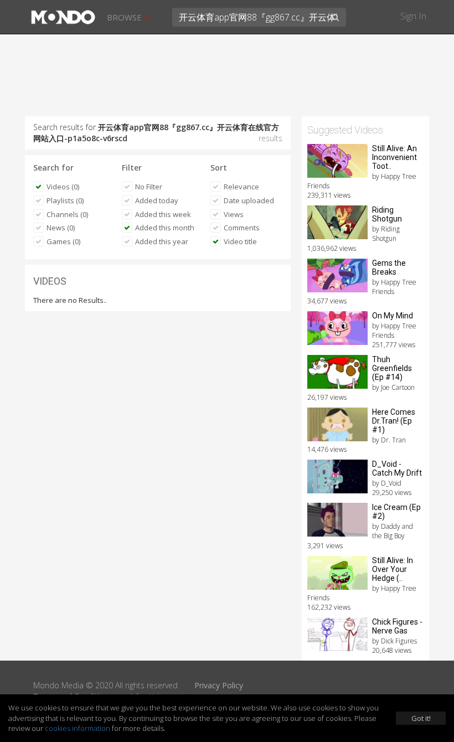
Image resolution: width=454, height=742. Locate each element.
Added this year (161, 241)
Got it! (421, 718)
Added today (156, 200)
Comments (242, 228)
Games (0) (63, 241)
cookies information (77, 728)
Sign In (413, 16)
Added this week (163, 214)
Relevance (241, 187)
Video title (240, 241)
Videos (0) (63, 187)
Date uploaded (249, 200)
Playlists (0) (65, 200)
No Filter (148, 187)
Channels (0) (67, 214)
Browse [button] (125, 17)
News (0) (61, 228)
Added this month (164, 228)
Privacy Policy (218, 685)
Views (234, 214)
